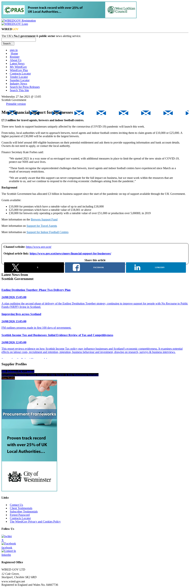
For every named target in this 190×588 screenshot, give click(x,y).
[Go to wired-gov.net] (14, 23)
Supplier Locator (20, 80)
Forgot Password (20, 514)
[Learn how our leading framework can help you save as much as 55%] (69, 17)
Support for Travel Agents (42, 225)
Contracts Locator (20, 73)
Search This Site (19, 90)
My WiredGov (18, 66)
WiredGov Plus (19, 70)
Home (14, 53)
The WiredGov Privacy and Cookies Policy (35, 521)
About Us (15, 60)
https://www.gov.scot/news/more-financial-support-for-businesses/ (70, 253)
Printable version (16, 103)
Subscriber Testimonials (24, 511)
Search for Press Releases (25, 86)
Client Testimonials (21, 508)
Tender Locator (19, 76)
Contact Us (16, 504)
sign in (14, 50)
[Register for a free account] (18, 20)
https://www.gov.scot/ (38, 246)
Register (14, 56)
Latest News (17, 63)
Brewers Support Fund (44, 219)
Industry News (18, 83)
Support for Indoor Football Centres (47, 232)
